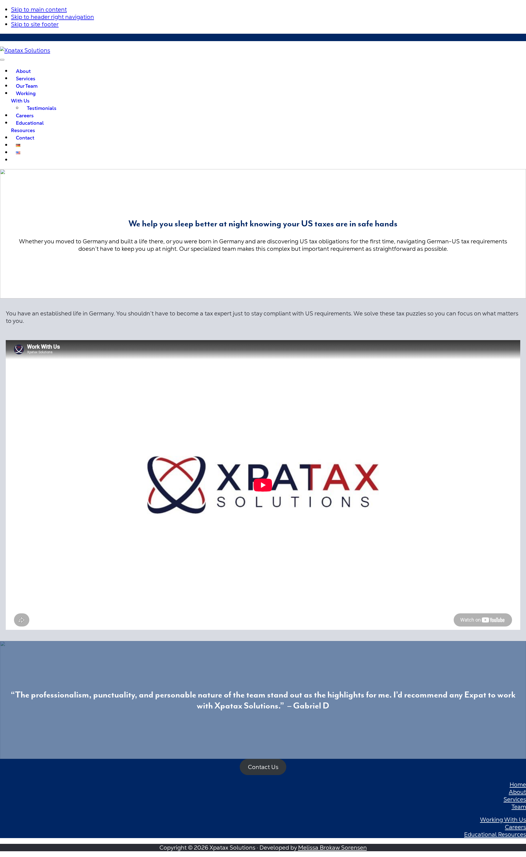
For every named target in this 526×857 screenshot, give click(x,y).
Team (518, 806)
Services (515, 799)
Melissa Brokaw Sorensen (332, 847)
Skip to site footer (35, 24)
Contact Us (263, 767)
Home (518, 784)
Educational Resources (495, 834)
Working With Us (503, 819)
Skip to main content (39, 9)
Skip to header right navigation (52, 17)
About (517, 792)
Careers (515, 827)
